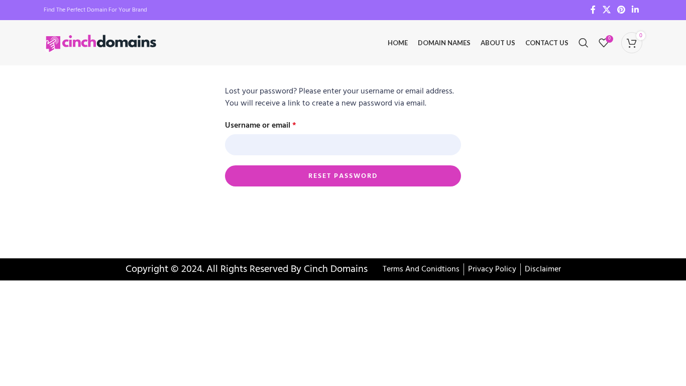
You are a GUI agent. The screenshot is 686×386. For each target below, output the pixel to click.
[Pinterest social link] (621, 10)
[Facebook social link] (593, 10)
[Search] (584, 43)
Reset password (343, 176)
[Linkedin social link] (635, 10)
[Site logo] (102, 42)
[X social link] (606, 10)
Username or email (260, 126)
